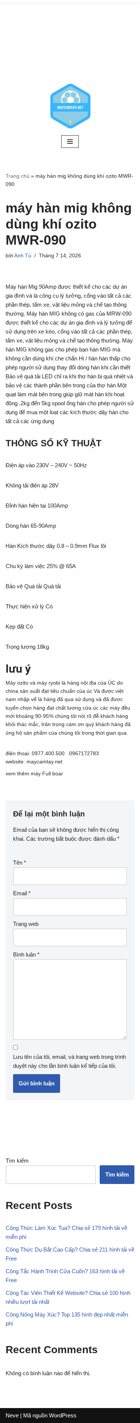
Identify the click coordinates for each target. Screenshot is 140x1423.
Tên (19, 862)
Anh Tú (22, 255)
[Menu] (70, 141)
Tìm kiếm (17, 1160)
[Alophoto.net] (70, 106)
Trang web (25, 924)
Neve (12, 1415)
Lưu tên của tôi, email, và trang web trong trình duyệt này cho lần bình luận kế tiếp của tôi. (69, 1061)
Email (22, 893)
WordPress (63, 1415)
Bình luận (26, 954)
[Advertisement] (70, 39)
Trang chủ (17, 176)
